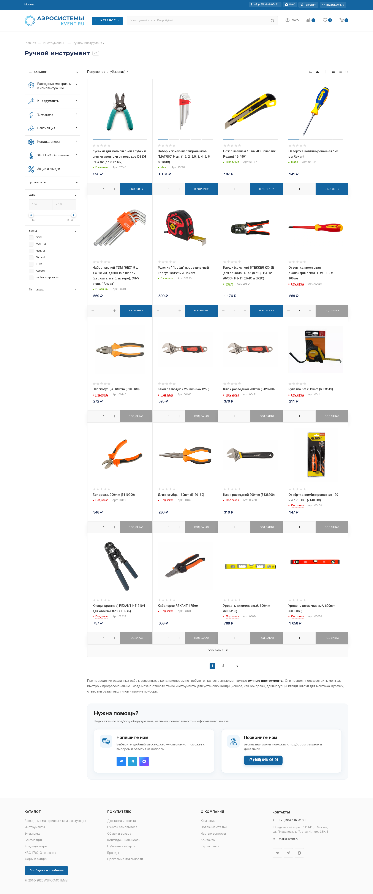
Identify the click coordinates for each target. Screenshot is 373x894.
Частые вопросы (213, 833)
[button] (29, 5)
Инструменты (35, 827)
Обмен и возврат (120, 833)
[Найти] (272, 20)
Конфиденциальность (123, 840)
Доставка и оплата (121, 821)
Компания (208, 821)
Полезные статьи (214, 827)
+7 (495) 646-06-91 (266, 4)
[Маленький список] (311, 72)
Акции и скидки (36, 859)
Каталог (33, 812)
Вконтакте (121, 761)
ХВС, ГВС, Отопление (40, 853)
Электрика (32, 833)
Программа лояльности (125, 859)
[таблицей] (347, 72)
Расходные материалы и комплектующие (55, 821)
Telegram (132, 761)
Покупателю (119, 812)
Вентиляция (34, 840)
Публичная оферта (121, 846)
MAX (144, 761)
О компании (212, 812)
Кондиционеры (36, 846)
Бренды (113, 853)
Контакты (208, 840)
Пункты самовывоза (122, 827)
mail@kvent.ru (289, 838)
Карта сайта (210, 846)
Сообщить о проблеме (46, 870)
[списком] (340, 72)
